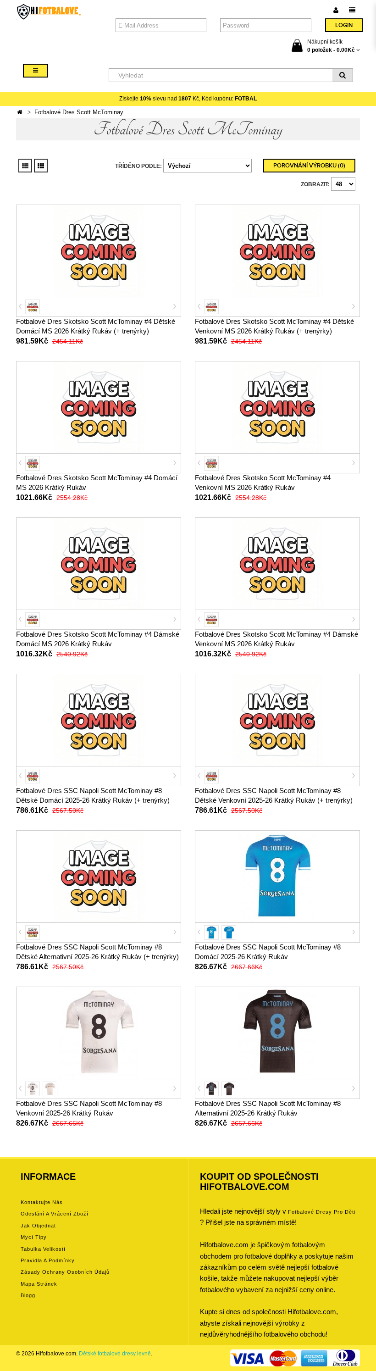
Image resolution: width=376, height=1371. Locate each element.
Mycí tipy (34, 1237)
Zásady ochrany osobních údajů (65, 1272)
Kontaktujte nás (42, 1202)
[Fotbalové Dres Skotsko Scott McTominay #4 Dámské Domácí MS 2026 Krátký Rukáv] (98, 563)
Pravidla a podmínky (48, 1260)
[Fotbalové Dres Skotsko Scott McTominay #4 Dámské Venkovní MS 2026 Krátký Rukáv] (277, 563)
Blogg (28, 1295)
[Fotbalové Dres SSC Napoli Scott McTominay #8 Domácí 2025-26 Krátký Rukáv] (277, 876)
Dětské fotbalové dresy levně (115, 1353)
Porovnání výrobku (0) (309, 165)
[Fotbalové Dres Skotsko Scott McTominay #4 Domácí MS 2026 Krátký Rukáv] (98, 407)
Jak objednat (38, 1225)
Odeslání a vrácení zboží (54, 1213)
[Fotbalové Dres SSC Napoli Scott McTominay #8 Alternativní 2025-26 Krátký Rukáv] (277, 1032)
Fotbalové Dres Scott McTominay (78, 112)
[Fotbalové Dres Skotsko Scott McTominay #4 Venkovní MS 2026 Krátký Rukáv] (277, 407)
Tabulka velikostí (43, 1249)
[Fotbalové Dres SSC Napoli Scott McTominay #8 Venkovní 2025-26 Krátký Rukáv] (98, 1032)
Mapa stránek (39, 1284)
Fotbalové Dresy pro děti (321, 1212)
